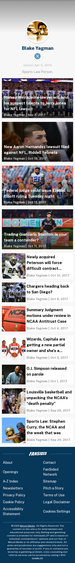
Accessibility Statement (13, 511)
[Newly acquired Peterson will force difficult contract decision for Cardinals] (37, 266)
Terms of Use (54, 495)
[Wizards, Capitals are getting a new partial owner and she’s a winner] (37, 348)
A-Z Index (10, 481)
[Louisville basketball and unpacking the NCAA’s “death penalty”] (37, 401)
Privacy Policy (14, 495)
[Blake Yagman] (14, 115)
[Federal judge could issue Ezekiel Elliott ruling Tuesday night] (37, 185)
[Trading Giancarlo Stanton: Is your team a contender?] (37, 229)
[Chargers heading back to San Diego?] (37, 292)
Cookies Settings (56, 511)
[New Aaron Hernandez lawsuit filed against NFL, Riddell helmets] (37, 142)
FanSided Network (50, 471)
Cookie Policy (13, 502)
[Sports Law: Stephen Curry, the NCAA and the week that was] (37, 430)
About (7, 462)
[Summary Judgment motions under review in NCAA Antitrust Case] (37, 319)
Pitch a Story (53, 488)
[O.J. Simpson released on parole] (37, 374)
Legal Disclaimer (56, 502)
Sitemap (49, 481)
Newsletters (13, 488)
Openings (10, 472)
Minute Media (27, 525)
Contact (49, 462)
